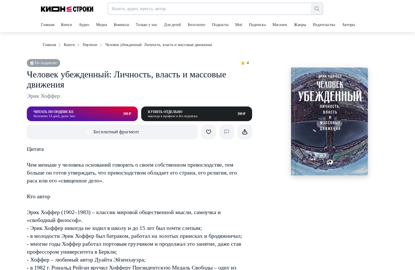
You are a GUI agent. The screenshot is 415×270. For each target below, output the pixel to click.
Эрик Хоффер (43, 96)
